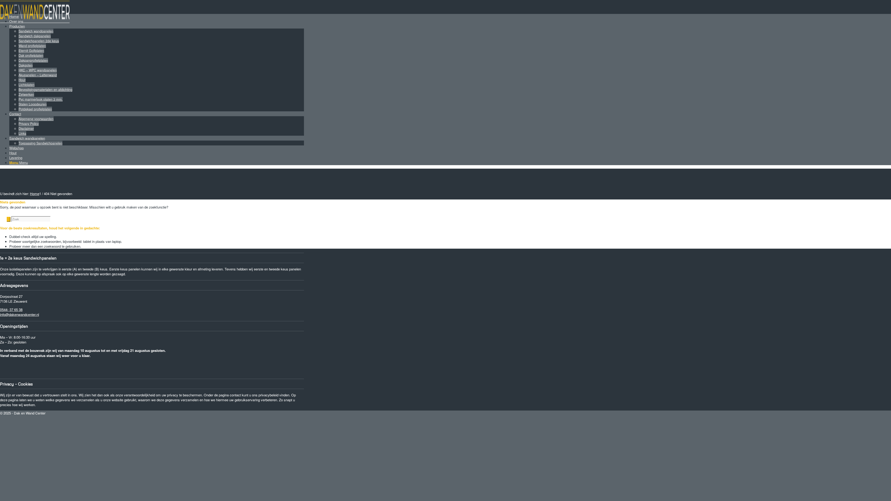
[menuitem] (156, 16)
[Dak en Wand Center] (35, 21)
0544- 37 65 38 (11, 309)
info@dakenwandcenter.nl (19, 314)
